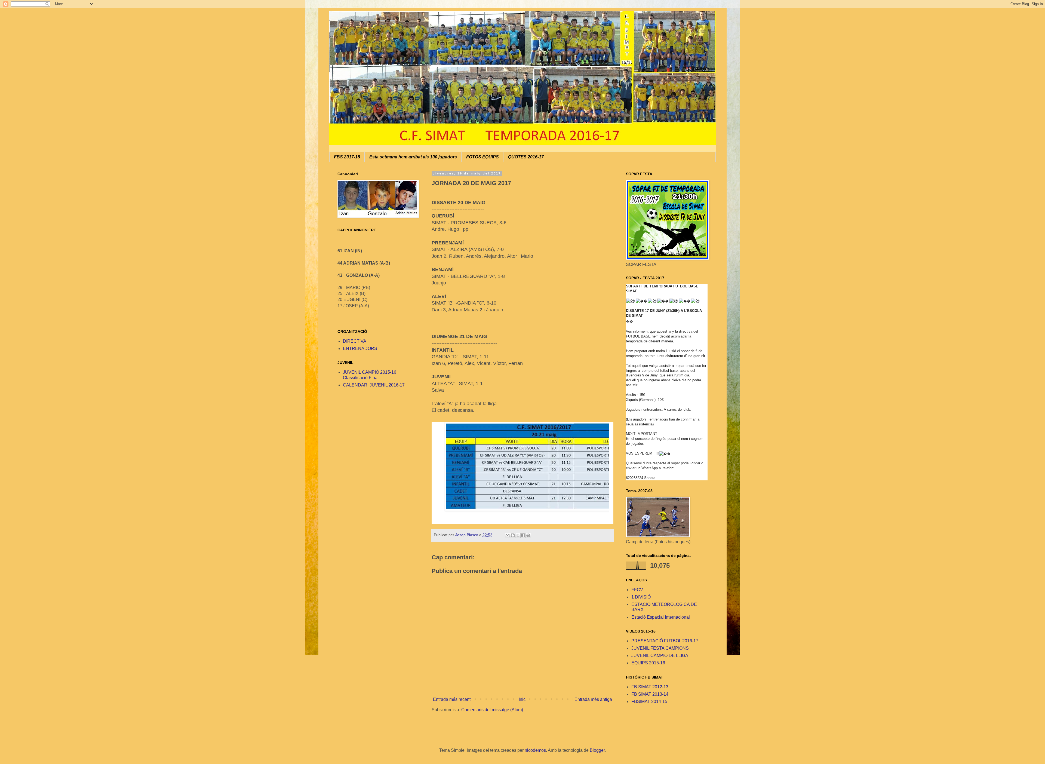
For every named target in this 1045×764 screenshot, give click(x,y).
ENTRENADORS (360, 348)
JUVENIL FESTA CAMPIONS (660, 648)
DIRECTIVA (354, 341)
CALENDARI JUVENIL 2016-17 (374, 385)
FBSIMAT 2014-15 (649, 701)
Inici (523, 699)
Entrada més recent (452, 699)
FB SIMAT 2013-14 (649, 694)
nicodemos (535, 750)
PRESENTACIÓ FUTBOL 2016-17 (664, 641)
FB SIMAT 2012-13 (649, 687)
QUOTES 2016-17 (526, 157)
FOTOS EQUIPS (482, 157)
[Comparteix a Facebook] (523, 535)
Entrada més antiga (593, 699)
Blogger (597, 750)
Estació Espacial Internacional (660, 617)
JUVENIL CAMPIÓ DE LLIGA (659, 655)
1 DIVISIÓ (641, 597)
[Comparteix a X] (518, 535)
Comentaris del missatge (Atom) (492, 709)
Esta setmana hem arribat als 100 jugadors (413, 157)
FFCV (637, 589)
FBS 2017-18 (347, 157)
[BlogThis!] (512, 535)
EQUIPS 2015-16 (648, 663)
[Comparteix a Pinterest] (528, 535)
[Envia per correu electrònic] (507, 535)
